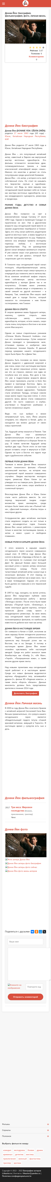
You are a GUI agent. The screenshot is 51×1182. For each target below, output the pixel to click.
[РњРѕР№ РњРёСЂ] (40, 931)
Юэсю (7, 136)
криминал (7, 1154)
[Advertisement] (25, 89)
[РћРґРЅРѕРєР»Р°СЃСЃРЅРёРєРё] (36, 931)
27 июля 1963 (21, 133)
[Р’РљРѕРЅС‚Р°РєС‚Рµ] (32, 931)
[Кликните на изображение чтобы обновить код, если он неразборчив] (16, 987)
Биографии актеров (32, 1171)
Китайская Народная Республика (29, 136)
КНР (6, 139)
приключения (9, 1159)
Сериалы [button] (6, 1130)
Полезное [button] (6, 1136)
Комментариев (36, 56)
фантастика (34, 1159)
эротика (17, 1163)
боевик (31, 1150)
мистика (30, 1154)
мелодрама (19, 1150)
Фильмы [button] (6, 1124)
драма (40, 1150)
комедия (7, 1150)
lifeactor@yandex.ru (31, 1173)
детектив (19, 1154)
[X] (44, 931)
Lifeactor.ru (7, 1173)
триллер (7, 1163)
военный (23, 1159)
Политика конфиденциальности (16, 1176)
